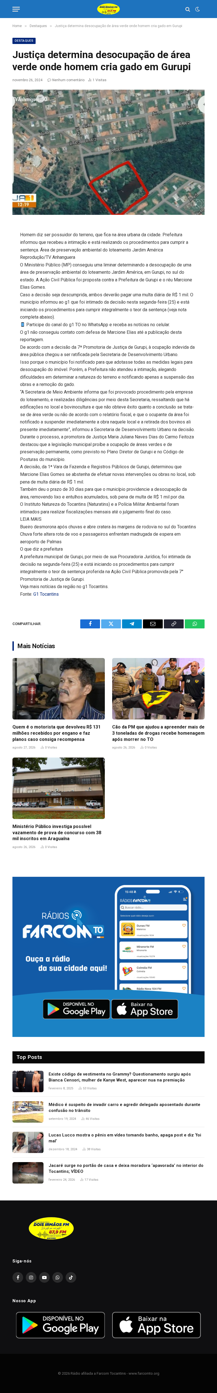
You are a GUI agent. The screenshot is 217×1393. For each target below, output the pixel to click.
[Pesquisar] (187, 9)
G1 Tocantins (46, 594)
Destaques (24, 41)
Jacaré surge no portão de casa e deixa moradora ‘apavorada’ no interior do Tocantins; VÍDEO (126, 1168)
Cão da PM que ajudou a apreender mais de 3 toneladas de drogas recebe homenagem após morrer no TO (158, 733)
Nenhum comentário (68, 80)
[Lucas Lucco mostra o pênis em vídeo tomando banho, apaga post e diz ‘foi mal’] (28, 1142)
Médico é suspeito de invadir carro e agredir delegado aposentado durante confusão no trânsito (124, 1107)
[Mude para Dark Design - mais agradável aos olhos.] (197, 9)
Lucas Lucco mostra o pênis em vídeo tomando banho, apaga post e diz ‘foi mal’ (125, 1137)
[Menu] (16, 9)
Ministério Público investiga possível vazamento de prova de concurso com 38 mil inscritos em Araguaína (56, 833)
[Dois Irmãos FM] (108, 9)
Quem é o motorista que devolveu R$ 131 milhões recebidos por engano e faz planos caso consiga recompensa (56, 733)
